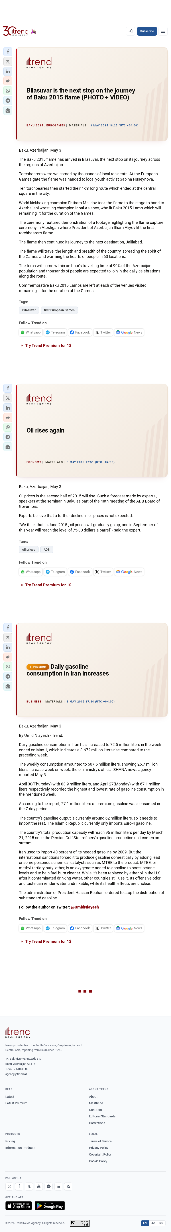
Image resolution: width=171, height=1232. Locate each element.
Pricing (10, 1141)
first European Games (59, 310)
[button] (8, 51)
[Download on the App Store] (18, 1205)
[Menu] (163, 31)
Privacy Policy (98, 1148)
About (93, 1096)
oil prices (28, 549)
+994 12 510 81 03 (16, 1069)
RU (161, 1223)
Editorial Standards (102, 1116)
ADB (47, 549)
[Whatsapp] (9, 1187)
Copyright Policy (100, 1154)
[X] (29, 1187)
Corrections (97, 1123)
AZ (153, 1223)
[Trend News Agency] (17, 1032)
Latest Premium (16, 1103)
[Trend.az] (19, 31)
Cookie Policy (98, 1161)
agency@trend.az (16, 1074)
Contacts (95, 1110)
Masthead (96, 1103)
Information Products (20, 1148)
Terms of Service (100, 1141)
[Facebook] (19, 1187)
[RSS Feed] (68, 1187)
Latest (9, 1096)
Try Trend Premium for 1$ (47, 345)
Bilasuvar (29, 310)
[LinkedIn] (58, 1187)
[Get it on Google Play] (50, 1205)
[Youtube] (39, 1187)
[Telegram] (49, 1187)
